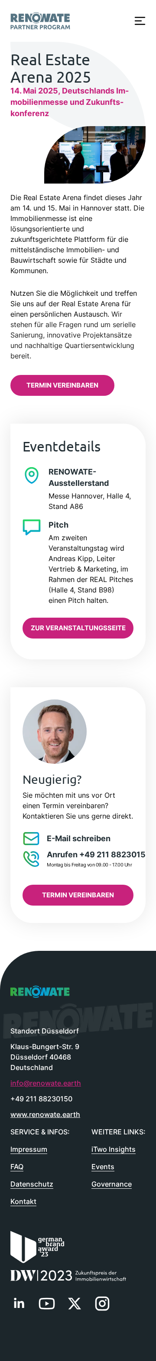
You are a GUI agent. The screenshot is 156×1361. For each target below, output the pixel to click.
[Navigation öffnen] (140, 21)
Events (102, 1166)
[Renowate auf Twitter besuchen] (74, 1303)
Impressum (28, 1149)
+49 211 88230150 (41, 1098)
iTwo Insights (113, 1149)
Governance (111, 1184)
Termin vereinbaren (62, 385)
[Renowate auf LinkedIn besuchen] (19, 1303)
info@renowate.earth (45, 1083)
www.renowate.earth (45, 1114)
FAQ (16, 1166)
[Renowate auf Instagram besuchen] (102, 1303)
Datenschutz (31, 1184)
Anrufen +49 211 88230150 (99, 854)
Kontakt (23, 1201)
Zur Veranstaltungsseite (78, 628)
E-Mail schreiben (78, 838)
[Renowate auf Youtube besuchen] (46, 1303)
